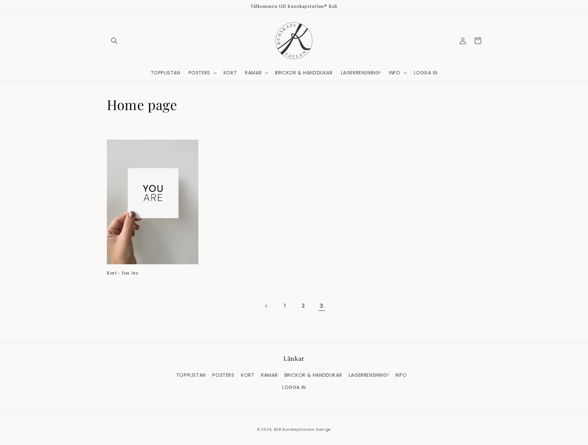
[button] (114, 40)
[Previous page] (266, 306)
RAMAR (269, 375)
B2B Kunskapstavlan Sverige (302, 429)
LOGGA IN (294, 387)
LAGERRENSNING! (369, 375)
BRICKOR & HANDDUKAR (313, 375)
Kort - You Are (122, 272)
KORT (247, 375)
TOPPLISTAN (191, 375)
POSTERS (223, 375)
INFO (401, 375)
